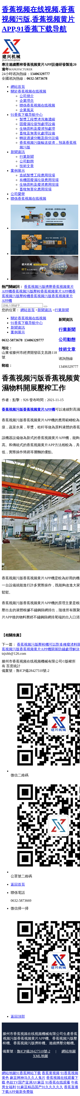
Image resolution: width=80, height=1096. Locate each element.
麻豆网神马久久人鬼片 (27, 1078)
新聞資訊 (45, 310)
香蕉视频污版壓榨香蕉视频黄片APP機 (42, 291)
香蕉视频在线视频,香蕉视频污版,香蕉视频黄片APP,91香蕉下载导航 (38, 19)
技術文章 (67, 349)
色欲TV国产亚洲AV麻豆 (25, 1082)
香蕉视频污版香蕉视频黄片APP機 (28, 409)
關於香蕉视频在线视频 (28, 318)
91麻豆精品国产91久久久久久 (40, 1087)
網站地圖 (69, 1051)
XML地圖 (40, 1056)
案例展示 (18, 332)
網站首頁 (27, 310)
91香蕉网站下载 (28, 1073)
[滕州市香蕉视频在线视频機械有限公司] (11, 60)
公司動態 (67, 339)
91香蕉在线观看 (57, 1082)
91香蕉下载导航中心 (27, 323)
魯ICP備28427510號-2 (33, 1051)
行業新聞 (62, 310)
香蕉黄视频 (51, 1073)
